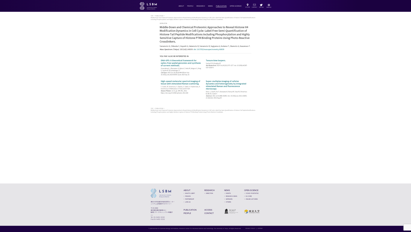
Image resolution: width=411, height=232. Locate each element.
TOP (152, 16)
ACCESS (208, 210)
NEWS (210, 6)
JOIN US (188, 202)
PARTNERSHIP (189, 199)
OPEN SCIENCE (236, 6)
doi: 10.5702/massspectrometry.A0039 (209, 49)
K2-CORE (249, 196)
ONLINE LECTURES (252, 199)
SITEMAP (260, 228)
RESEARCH (201, 6)
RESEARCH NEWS (231, 196)
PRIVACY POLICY (250, 228)
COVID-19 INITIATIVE (252, 193)
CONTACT (209, 213)
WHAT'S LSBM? (190, 193)
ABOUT (181, 6)
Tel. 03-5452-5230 (158, 217)
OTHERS (228, 202)
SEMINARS (229, 199)
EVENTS (228, 193)
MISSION (188, 196)
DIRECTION (209, 193)
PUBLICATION (221, 6)
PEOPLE (190, 6)
